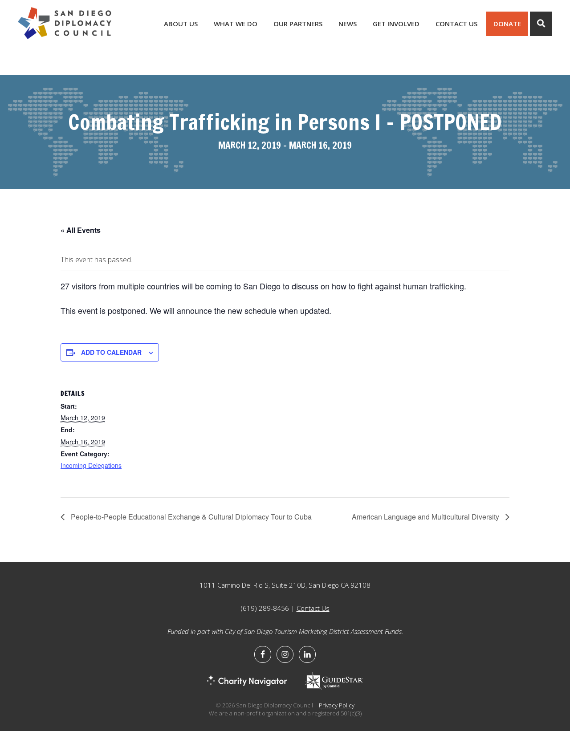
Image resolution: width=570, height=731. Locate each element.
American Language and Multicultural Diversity (426, 517)
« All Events (81, 230)
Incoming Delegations (91, 465)
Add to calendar (111, 352)
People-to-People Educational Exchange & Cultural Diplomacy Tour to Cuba (190, 517)
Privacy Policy (336, 705)
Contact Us (313, 608)
